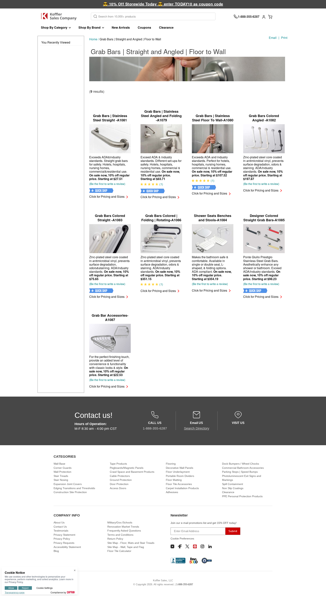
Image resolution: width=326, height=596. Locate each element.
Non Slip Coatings (232, 488)
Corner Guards (63, 467)
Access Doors (118, 488)
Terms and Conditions (120, 534)
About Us (59, 522)
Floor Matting (174, 479)
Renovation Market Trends (123, 526)
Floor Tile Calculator (119, 550)
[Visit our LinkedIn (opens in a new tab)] (210, 546)
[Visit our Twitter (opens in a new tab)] (187, 546)
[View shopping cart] (270, 16)
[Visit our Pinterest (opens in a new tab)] (195, 546)
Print (284, 37)
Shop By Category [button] (54, 27)
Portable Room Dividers (180, 475)
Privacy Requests (64, 542)
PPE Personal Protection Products (242, 496)
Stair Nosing (61, 479)
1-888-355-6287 (184, 584)
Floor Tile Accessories (179, 484)
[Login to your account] (263, 17)
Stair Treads (61, 475)
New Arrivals (121, 27)
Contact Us (60, 526)
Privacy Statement (64, 534)
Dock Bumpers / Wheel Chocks (240, 463)
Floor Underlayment (178, 471)
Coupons (144, 27)
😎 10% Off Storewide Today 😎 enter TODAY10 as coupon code (163, 4)
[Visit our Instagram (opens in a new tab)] (202, 546)
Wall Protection (62, 471)
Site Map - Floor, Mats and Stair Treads (130, 542)
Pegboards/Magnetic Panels (126, 467)
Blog (56, 550)
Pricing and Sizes (107, 196)
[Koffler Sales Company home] (60, 16)
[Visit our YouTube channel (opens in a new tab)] (172, 546)
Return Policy (115, 538)
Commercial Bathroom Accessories (243, 467)
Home (93, 39)
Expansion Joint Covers (68, 484)
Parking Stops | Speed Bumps (240, 471)
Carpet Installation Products (182, 488)
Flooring (171, 463)
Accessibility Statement (67, 547)
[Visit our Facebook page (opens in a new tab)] (180, 546)
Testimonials (61, 530)
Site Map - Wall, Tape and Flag (125, 547)
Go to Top (318, 588)
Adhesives (172, 492)
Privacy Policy (62, 538)
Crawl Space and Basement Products (132, 471)
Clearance (166, 27)
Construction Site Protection (70, 492)
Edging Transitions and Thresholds (74, 488)
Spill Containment (232, 484)
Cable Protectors (120, 475)
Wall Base (59, 463)
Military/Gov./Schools (119, 522)
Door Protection (119, 484)
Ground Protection (121, 479)
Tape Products (118, 463)
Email (273, 37)
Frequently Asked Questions (124, 530)
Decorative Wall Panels (179, 467)
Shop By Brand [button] (89, 27)
